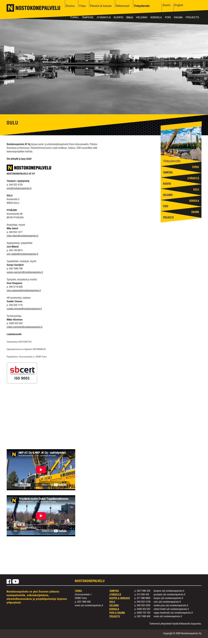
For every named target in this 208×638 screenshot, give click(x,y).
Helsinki (141, 18)
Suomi (166, 5)
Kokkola (156, 18)
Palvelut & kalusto (101, 6)
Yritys (82, 6)
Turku (74, 18)
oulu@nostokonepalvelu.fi (19, 188)
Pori (168, 18)
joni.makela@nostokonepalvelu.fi (22, 254)
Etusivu (70, 6)
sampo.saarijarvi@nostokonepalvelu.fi (25, 272)
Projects (192, 18)
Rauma (178, 18)
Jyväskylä (104, 18)
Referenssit (122, 6)
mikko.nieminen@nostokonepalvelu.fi (24, 327)
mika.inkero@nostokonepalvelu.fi (22, 236)
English (178, 5)
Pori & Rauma (117, 613)
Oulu (129, 18)
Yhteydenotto (142, 6)
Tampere (87, 18)
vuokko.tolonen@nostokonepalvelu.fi (24, 309)
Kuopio (118, 18)
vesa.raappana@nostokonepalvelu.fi (24, 291)
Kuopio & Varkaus (119, 598)
